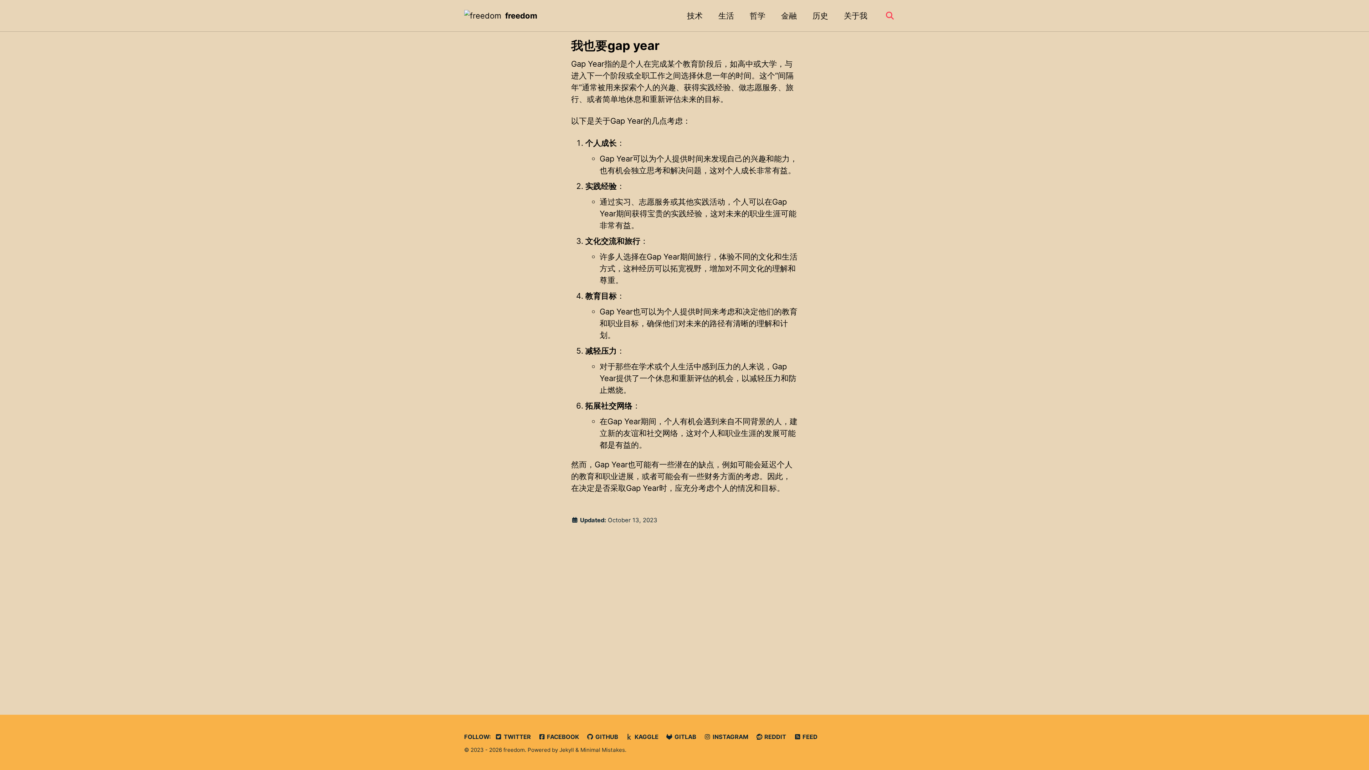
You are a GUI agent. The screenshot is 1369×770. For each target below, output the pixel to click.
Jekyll (566, 749)
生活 (726, 15)
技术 (695, 15)
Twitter (516, 736)
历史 (820, 15)
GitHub (606, 736)
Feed (809, 736)
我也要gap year (615, 45)
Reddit (774, 736)
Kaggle (645, 736)
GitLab (684, 736)
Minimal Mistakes (602, 749)
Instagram (729, 736)
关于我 (855, 15)
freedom (521, 15)
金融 (789, 15)
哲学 (757, 15)
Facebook (562, 736)
